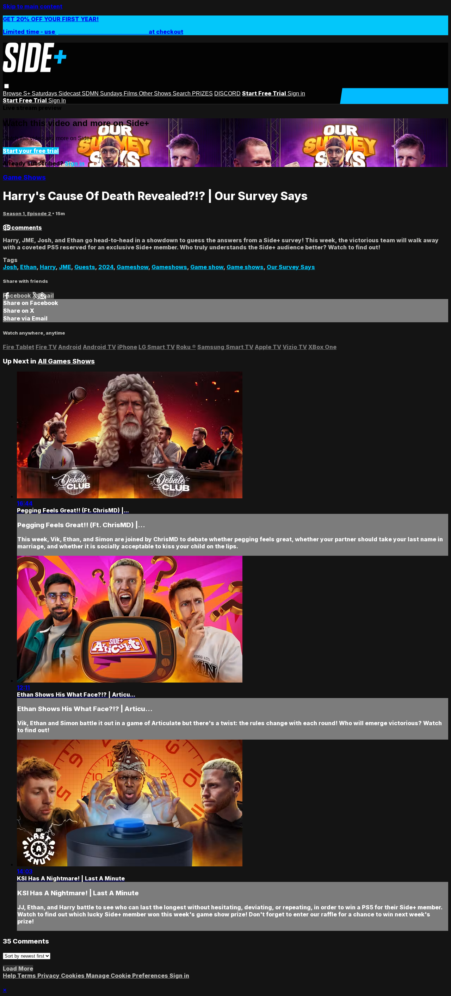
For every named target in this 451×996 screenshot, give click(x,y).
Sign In (57, 101)
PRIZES (202, 94)
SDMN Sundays (103, 94)
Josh (10, 266)
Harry (48, 266)
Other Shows (156, 94)
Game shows (245, 266)
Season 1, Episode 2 (27, 213)
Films (131, 94)
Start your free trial (31, 150)
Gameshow (132, 266)
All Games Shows (66, 361)
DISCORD (227, 94)
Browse (13, 94)
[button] (6, 86)
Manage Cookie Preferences (127, 975)
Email (46, 295)
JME (65, 266)
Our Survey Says (291, 266)
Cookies (73, 975)
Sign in (296, 94)
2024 (105, 266)
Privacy (49, 975)
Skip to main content (32, 6)
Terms (27, 975)
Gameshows (169, 266)
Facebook (17, 295)
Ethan (28, 266)
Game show (206, 266)
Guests (84, 266)
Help (10, 975)
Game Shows (24, 177)
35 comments (22, 227)
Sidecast (70, 94)
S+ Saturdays (40, 94)
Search (182, 94)
